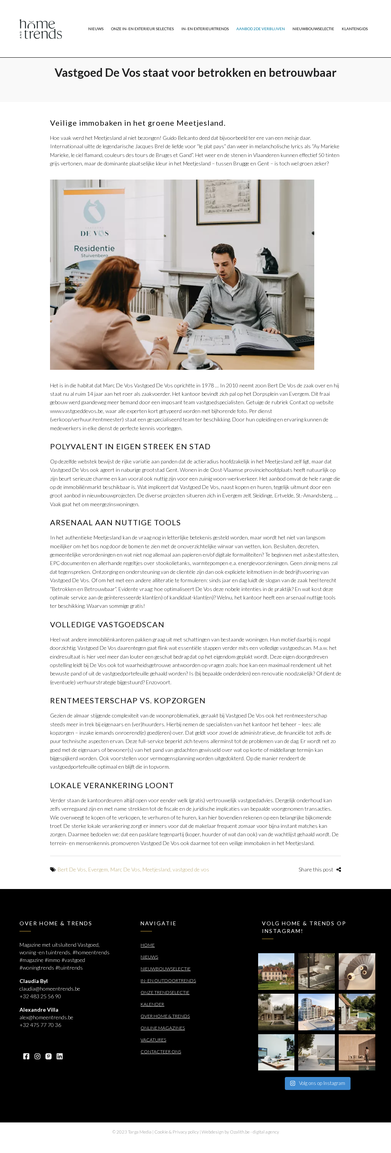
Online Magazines (163, 1028)
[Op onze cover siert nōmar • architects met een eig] (276, 1012)
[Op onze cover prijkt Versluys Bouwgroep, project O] (316, 1012)
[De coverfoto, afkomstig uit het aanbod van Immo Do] (276, 971)
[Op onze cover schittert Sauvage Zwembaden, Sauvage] (357, 1012)
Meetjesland (156, 869)
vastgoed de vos (191, 869)
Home (148, 945)
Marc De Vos (125, 869)
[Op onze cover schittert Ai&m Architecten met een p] (357, 971)
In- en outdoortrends (168, 980)
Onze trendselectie (165, 992)
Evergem (98, 869)
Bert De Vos (72, 869)
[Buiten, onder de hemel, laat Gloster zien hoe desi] (276, 1052)
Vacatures (153, 1040)
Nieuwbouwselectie (166, 969)
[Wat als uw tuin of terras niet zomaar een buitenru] (357, 1052)
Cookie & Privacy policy (176, 1132)
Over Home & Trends (165, 1016)
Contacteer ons (161, 1051)
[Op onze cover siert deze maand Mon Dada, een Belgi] (316, 1052)
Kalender (152, 1004)
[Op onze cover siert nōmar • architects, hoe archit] (316, 971)
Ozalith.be (240, 1132)
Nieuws (149, 957)
